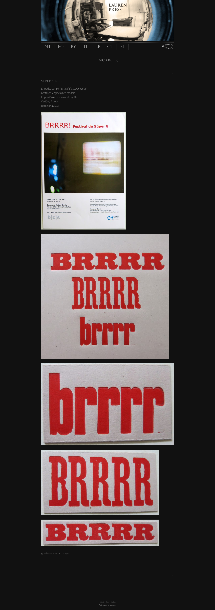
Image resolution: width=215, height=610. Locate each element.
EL (122, 46)
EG (61, 46)
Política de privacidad (108, 605)
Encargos (65, 553)
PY (73, 46)
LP (97, 46)
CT (110, 46)
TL (85, 46)
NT (48, 46)
